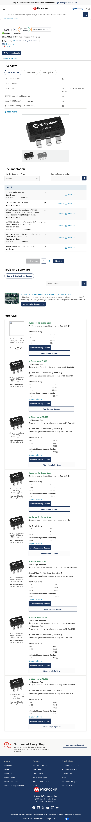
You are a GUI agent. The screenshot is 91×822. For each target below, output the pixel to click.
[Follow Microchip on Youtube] (47, 808)
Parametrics (13, 72)
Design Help (38, 773)
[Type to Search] (84, 178)
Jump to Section (10, 58)
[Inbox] (89, 8)
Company (8, 765)
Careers (7, 769)
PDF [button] (14, 41)
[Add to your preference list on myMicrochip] (15, 29)
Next (57, 261)
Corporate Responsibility (14, 785)
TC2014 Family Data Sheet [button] (26, 41)
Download (71, 195)
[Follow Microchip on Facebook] (33, 808)
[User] (79, 9)
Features (31, 72)
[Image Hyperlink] (40, 10)
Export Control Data (41, 781)
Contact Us (8, 773)
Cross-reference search (10, 19)
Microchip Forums (40, 765)
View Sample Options (49, 353)
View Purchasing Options (40, 347)
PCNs (35, 785)
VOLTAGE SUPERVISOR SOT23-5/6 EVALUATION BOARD (46, 294)
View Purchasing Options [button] (33, 304)
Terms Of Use (27, 819)
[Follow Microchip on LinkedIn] (38, 808)
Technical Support (40, 777)
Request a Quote (35, 399)
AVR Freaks (37, 769)
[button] (8, 43)
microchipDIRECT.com (70, 765)
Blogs (64, 777)
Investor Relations (11, 781)
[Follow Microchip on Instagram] (52, 808)
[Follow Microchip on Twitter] (43, 808)
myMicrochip (67, 773)
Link (62, 204)
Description (48, 72)
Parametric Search (69, 785)
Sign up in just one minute (66, 2)
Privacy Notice (38, 819)
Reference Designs (69, 781)
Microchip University (70, 769)
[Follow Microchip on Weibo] (57, 808)
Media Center (9, 777)
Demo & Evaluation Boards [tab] (19, 276)
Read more (11, 111)
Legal (47, 819)
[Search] (85, 14)
